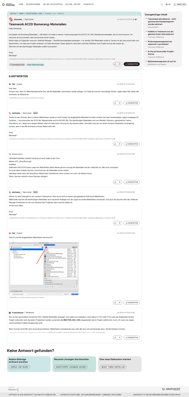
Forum (21, 4)
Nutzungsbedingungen (91, 395)
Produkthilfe (88, 4)
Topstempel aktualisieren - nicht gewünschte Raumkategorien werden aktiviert (162, 21)
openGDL (59, 332)
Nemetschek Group (172, 395)
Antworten (133, 64)
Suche (162, 4)
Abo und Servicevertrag (52, 4)
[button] (115, 64)
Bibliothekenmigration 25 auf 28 (162, 61)
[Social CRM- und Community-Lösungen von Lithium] (13, 389)
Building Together (73, 4)
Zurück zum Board (19, 367)
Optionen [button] (138, 14)
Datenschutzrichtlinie (70, 395)
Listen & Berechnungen (35, 65)
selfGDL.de (51, 332)
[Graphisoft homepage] (171, 389)
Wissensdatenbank (33, 4)
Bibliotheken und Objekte (157, 64)
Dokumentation (153, 27)
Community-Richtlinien (111, 395)
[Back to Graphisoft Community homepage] (9, 4)
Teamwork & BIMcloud (156, 37)
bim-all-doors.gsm (99, 332)
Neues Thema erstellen (113, 367)
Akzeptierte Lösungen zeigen (71, 367)
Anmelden (181, 4)
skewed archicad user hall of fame (75, 332)
